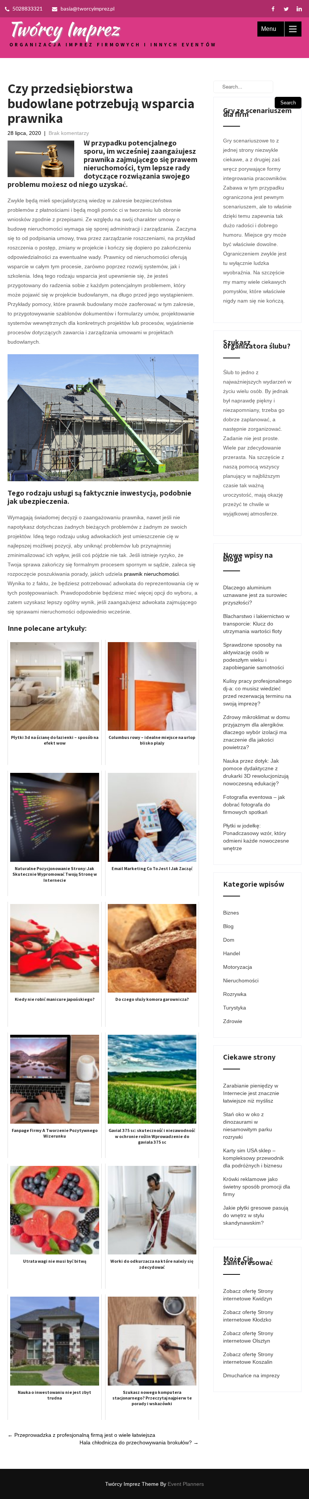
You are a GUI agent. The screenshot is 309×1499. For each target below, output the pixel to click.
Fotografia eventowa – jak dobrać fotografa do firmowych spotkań (254, 804)
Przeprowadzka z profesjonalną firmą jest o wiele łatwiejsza (81, 1435)
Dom (228, 940)
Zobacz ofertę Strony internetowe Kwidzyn (248, 1295)
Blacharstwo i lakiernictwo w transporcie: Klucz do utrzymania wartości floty (256, 623)
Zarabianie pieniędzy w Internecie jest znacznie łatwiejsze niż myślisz (251, 1093)
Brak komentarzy (69, 133)
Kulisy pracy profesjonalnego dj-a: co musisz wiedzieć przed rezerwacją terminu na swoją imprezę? (257, 692)
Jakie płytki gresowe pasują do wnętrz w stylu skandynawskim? (255, 1215)
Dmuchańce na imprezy (251, 1375)
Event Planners (186, 1484)
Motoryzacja (237, 967)
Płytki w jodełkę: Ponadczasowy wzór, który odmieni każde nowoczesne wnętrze (256, 837)
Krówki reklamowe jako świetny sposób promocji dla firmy (256, 1186)
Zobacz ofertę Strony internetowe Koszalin (248, 1358)
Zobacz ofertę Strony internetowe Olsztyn (248, 1337)
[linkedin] (299, 8)
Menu (268, 29)
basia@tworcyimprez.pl (88, 8)
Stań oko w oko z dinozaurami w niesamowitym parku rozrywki (247, 1125)
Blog (228, 926)
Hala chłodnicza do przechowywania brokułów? (139, 1442)
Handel (231, 953)
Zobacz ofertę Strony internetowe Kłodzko (248, 1316)
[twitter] (286, 8)
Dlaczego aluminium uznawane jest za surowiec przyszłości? (255, 595)
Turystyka (234, 1008)
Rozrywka (234, 994)
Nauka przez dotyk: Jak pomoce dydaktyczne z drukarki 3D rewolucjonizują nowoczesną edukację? (256, 772)
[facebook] (273, 8)
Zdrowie (232, 1021)
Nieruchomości (241, 980)
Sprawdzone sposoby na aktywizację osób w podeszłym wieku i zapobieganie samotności (253, 656)
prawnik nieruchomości (151, 574)
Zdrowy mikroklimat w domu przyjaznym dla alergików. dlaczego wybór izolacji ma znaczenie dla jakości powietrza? (256, 732)
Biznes (231, 913)
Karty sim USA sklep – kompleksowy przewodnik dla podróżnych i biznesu (253, 1158)
